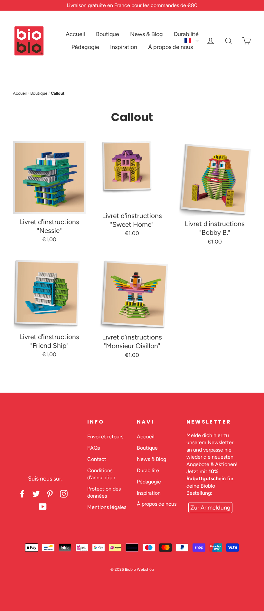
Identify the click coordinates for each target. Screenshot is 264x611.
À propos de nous (170, 47)
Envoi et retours (105, 437)
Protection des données (104, 492)
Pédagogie (85, 47)
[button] (192, 40)
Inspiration (123, 47)
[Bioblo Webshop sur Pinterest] (50, 493)
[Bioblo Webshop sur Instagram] (64, 493)
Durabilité (186, 34)
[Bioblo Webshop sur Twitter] (36, 493)
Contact (96, 459)
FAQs (93, 448)
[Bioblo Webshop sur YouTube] (43, 506)
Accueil (75, 34)
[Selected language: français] (192, 40)
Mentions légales (106, 507)
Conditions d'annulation (101, 474)
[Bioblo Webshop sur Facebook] (22, 493)
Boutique (107, 34)
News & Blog (146, 34)
